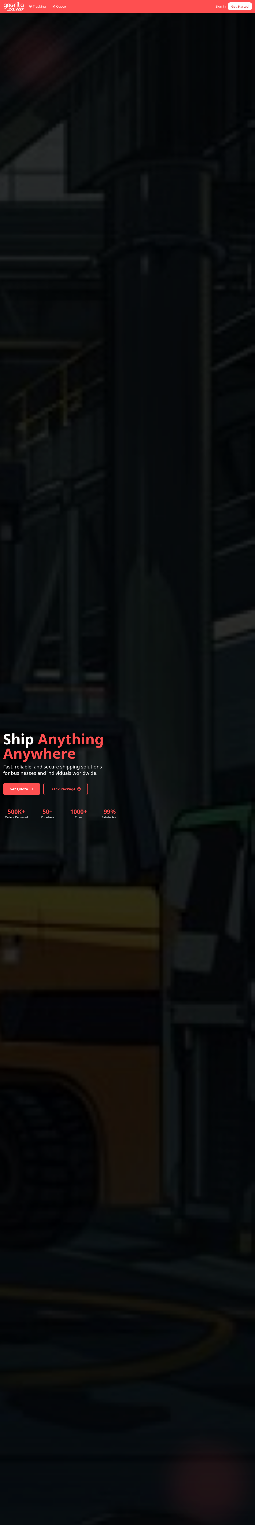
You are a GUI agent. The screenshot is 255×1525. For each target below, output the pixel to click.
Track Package (63, 789)
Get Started (240, 6)
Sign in (221, 6)
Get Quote (19, 789)
